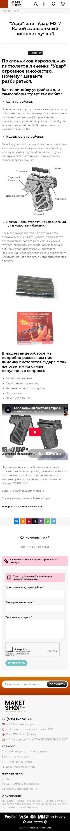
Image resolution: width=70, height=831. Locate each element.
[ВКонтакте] (16, 521)
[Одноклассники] (22, 521)
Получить (57, 684)
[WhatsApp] (47, 521)
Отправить (16, 663)
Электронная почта (19, 602)
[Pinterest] (29, 521)
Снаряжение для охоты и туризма (24, 751)
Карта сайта (45, 827)
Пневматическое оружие (19, 766)
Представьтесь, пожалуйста (24, 587)
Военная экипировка (16, 756)
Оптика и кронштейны (17, 761)
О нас (5, 778)
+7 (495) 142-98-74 (17, 719)
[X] (35, 521)
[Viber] (41, 521)
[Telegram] (53, 521)
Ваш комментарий (18, 617)
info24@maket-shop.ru (20, 724)
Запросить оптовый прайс (19, 788)
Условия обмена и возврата (20, 783)
